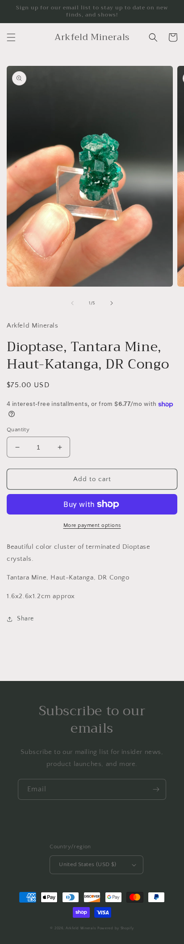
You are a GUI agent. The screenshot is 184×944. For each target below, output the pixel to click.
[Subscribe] (156, 789)
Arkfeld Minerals (81, 928)
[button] (11, 37)
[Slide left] (72, 303)
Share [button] (25, 618)
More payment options (92, 525)
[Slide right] (111, 303)
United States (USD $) (87, 864)
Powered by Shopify (115, 928)
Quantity (18, 429)
